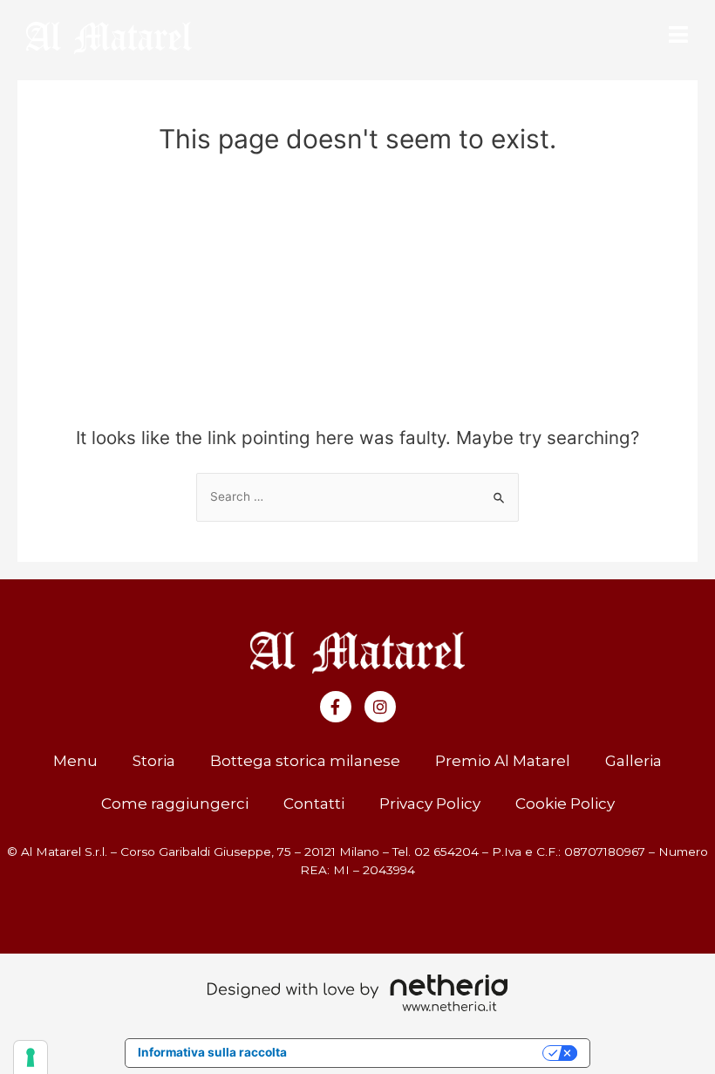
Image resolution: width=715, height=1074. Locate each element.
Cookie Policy (565, 803)
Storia (154, 761)
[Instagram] (380, 706)
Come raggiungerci (175, 803)
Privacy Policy (429, 803)
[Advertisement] (357, 296)
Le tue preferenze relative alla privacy (422, 1052)
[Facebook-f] (335, 706)
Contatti (313, 803)
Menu (75, 761)
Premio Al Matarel (502, 761)
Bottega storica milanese (305, 761)
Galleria (633, 761)
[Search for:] (357, 496)
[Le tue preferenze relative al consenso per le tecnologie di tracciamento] (30, 1057)
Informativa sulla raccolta (212, 1052)
